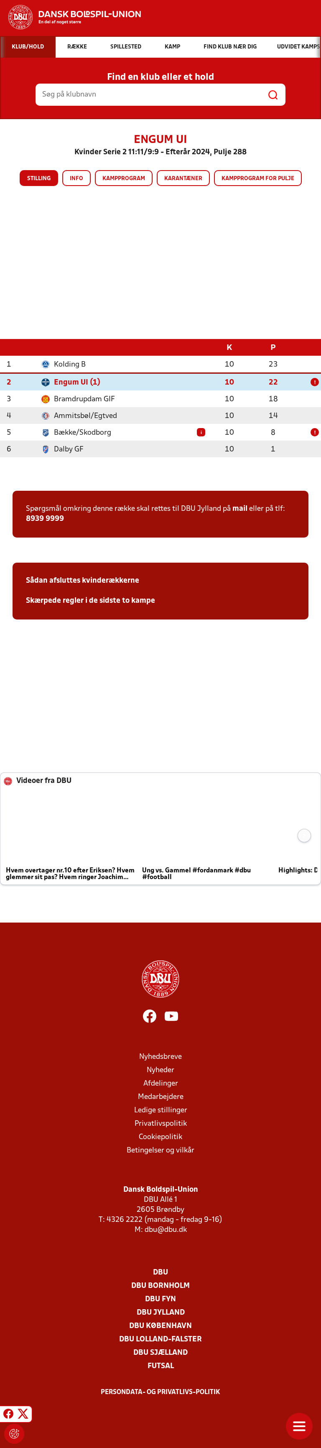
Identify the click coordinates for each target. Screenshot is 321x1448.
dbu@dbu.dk (166, 1230)
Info (76, 178)
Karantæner (183, 178)
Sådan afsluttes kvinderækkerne (82, 580)
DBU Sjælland (160, 1352)
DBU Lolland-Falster (160, 1339)
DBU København (160, 1326)
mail (239, 508)
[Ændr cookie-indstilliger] (14, 1434)
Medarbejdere (160, 1097)
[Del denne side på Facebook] (8, 1415)
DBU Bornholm (160, 1286)
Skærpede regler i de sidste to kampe (90, 600)
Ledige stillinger (160, 1110)
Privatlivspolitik (161, 1123)
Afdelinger (160, 1083)
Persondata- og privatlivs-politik (160, 1392)
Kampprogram (123, 178)
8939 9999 (45, 519)
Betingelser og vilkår (160, 1150)
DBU (160, 1272)
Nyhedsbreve (160, 1057)
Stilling (39, 178)
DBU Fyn (160, 1299)
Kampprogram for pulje (258, 178)
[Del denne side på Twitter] (23, 1415)
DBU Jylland (161, 1312)
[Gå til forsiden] (70, 17)
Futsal (161, 1366)
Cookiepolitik (160, 1137)
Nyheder (160, 1070)
